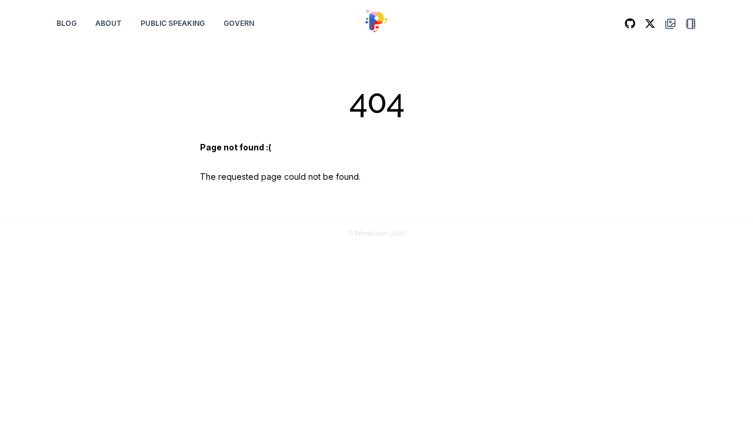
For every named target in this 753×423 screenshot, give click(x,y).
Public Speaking (173, 23)
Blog (66, 23)
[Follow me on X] (650, 23)
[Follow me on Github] (630, 23)
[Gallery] (670, 23)
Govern (239, 23)
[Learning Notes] (691, 23)
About (108, 23)
